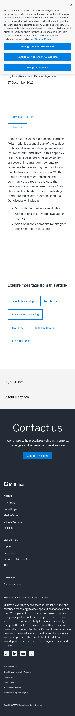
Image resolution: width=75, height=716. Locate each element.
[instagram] (31, 653)
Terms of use (8, 677)
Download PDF (20, 116)
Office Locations (13, 521)
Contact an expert (37, 455)
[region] (37, 37)
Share (15, 127)
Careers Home (12, 584)
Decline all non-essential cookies (37, 57)
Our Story (9, 503)
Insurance (9, 553)
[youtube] (23, 653)
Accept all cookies (37, 67)
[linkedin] (14, 653)
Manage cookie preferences (37, 46)
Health (7, 547)
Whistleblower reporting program (16, 692)
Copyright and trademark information (17, 672)
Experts (8, 528)
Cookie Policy (43, 39)
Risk (6, 565)
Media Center (11, 515)
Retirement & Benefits (17, 559)
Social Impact (11, 509)
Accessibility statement (12, 687)
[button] (6, 653)
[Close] (71, 5)
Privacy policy (9, 682)
